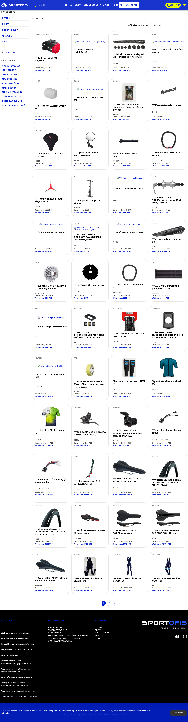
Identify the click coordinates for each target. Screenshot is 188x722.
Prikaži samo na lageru (139, 25)
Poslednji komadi (129, 5)
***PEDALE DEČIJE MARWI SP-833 (88, 99)
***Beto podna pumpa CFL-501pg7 (88, 201)
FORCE (154, 35)
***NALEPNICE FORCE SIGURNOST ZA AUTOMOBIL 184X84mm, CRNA (87, 237)
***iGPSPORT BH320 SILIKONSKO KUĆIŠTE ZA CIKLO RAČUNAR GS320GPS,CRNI (89, 335)
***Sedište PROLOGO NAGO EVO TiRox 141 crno (127, 532)
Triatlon (105, 5)
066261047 (21, 661)
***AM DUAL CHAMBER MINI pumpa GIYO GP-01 (165, 287)
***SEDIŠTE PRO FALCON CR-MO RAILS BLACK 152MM (51, 579)
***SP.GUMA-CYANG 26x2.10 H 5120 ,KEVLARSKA (128, 335)
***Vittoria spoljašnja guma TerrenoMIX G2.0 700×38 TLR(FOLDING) (166, 482)
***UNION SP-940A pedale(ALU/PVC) (83, 51)
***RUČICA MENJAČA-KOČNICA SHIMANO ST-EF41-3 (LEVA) (90, 433)
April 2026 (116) (10, 83)
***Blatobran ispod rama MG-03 (167, 240)
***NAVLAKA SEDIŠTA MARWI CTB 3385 (49, 155)
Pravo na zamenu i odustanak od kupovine (68, 635)
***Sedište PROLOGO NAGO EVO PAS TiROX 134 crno (166, 532)
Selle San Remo (41, 130)
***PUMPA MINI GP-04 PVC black (126, 155)
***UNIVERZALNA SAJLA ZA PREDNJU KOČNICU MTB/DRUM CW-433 (128, 107)
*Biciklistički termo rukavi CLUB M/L (129, 382)
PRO (114, 456)
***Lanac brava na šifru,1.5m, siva (128, 286)
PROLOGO (117, 506)
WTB (76, 358)
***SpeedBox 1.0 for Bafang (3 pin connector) (50, 481)
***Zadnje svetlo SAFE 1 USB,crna (46, 59)
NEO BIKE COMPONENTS (44, 35)
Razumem (178, 712)
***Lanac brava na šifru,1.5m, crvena (167, 154)
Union (76, 35)
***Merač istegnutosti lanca (166, 105)
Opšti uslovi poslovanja (60, 641)
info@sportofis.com (22, 663)
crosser (77, 506)
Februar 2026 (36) (12, 92)
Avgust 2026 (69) (11, 65)
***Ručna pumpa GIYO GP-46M (51, 326)
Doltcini (38, 358)
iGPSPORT (78, 309)
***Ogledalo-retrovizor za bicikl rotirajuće (87, 154)
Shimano (77, 407)
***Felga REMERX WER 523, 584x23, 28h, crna (87, 482)
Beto (76, 177)
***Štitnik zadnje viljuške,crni (49, 232)
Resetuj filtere (10, 53)
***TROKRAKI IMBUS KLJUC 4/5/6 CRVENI (48, 200)
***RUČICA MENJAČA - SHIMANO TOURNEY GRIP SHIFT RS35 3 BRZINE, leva (128, 433)
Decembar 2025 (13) (13, 101)
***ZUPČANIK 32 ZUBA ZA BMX (128, 232)
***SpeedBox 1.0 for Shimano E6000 (167, 431)
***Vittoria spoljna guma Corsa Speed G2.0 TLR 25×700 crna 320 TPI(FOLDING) (50, 532)
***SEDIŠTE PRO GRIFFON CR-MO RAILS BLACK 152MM (127, 480)
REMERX (77, 456)
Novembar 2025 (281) (13, 105)
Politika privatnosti (57, 630)
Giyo (115, 130)
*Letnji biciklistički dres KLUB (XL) (49, 376)
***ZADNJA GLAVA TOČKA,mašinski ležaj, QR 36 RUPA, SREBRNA (166, 200)
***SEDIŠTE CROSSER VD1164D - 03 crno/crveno (90, 532)
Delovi (78, 5)
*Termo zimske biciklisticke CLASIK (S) (166, 580)
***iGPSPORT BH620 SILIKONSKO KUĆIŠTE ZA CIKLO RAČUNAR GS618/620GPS (167, 335)
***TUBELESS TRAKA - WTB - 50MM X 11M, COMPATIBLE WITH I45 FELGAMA (89, 384)
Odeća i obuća (90, 5)
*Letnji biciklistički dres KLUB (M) (49, 431)
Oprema (69, 5)
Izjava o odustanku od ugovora (64, 638)
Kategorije (8, 11)
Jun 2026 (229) (10, 74)
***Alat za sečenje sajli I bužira (128, 188)
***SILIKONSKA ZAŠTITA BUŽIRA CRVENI (168, 51)
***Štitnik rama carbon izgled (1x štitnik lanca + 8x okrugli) (128, 55)
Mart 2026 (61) (10, 87)
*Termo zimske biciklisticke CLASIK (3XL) (88, 580)
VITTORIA (156, 456)
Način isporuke (55, 633)
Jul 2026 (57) (9, 70)
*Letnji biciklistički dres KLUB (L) (166, 382)
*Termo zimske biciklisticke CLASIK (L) (127, 580)
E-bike (115, 5)
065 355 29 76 (22, 685)
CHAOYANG (117, 309)
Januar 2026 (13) (11, 96)
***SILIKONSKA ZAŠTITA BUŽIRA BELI (50, 107)
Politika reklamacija (57, 627)
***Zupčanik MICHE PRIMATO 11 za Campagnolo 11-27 (50, 287)
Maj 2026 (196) (10, 79)
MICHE (37, 262)
